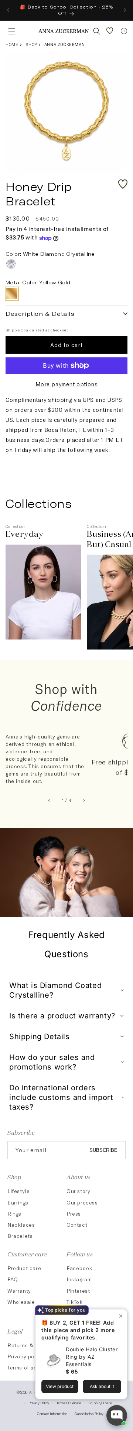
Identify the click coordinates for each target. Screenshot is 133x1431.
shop (31, 44)
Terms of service (69, 1403)
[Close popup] (120, 1316)
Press (73, 1213)
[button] (9, 31)
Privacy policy (38, 1403)
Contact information (52, 1413)
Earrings (17, 1202)
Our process (82, 1202)
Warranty (19, 1291)
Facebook (79, 1268)
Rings (14, 1213)
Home (12, 44)
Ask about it (102, 1386)
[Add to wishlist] (122, 184)
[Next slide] (84, 800)
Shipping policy (100, 1403)
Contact (76, 1225)
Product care (24, 1268)
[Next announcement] (125, 10)
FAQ (12, 1279)
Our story (78, 1191)
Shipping (14, 330)
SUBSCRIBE (103, 1150)
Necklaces (21, 1225)
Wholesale (21, 1302)
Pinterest (78, 1291)
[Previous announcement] (8, 10)
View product (60, 1386)
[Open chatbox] (116, 1415)
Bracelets (20, 1236)
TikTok (74, 1302)
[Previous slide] (49, 800)
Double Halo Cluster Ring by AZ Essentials (91, 1356)
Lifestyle (18, 1191)
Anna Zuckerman (64, 44)
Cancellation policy (89, 1413)
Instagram (79, 1279)
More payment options (66, 384)
